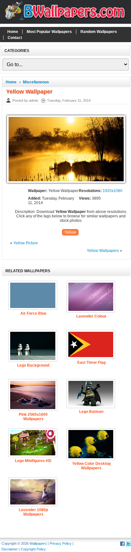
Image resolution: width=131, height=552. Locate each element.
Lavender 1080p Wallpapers (33, 512)
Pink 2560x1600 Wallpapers (33, 416)
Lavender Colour (91, 316)
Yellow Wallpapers (103, 250)
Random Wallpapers (98, 31)
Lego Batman (91, 411)
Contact (15, 37)
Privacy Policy (61, 543)
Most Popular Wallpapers (49, 31)
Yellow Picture (25, 243)
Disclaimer (10, 549)
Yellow (70, 232)
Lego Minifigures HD (33, 461)
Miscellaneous (36, 82)
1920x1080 (112, 191)
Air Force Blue (33, 313)
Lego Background (33, 365)
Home (12, 31)
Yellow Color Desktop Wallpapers (91, 465)
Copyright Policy (33, 549)
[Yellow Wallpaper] (66, 183)
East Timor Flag (91, 362)
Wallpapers (38, 543)
